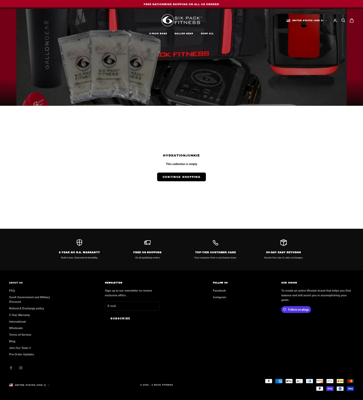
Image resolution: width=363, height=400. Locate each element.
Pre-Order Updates (21, 354)
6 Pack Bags (158, 33)
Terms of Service (20, 334)
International (17, 321)
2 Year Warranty (19, 315)
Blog (12, 341)
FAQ (12, 290)
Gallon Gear (184, 33)
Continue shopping (182, 177)
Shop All (207, 33)
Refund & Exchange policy (26, 308)
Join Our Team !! (20, 347)
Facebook (219, 290)
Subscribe (120, 318)
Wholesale (16, 328)
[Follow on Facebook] (11, 368)
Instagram (219, 297)
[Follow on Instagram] (21, 368)
